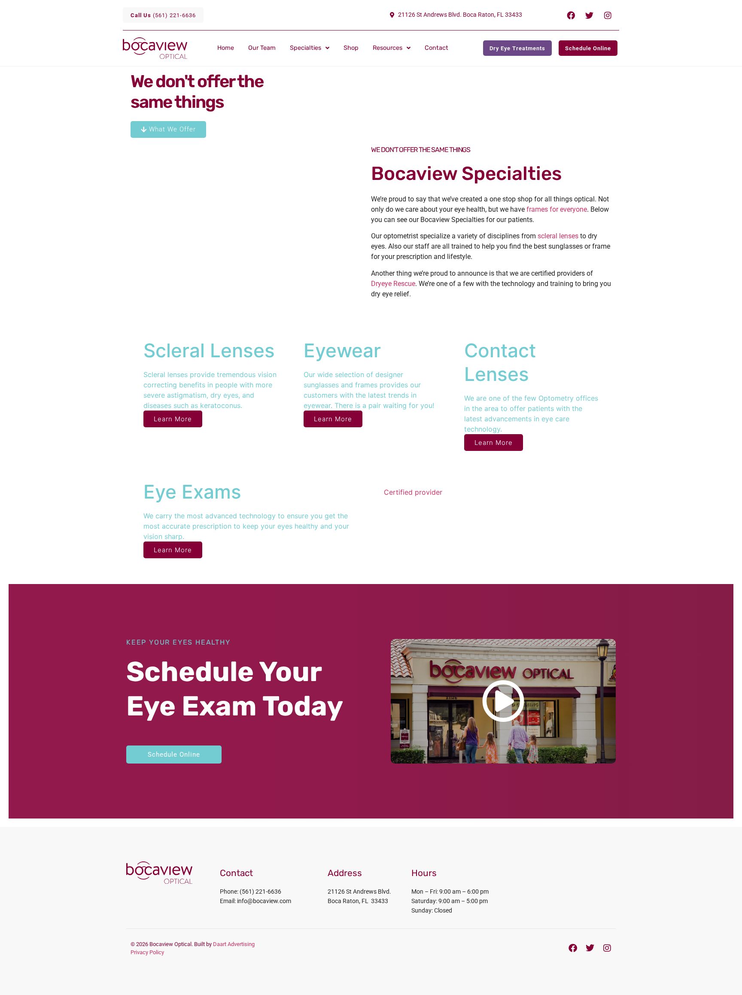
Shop (351, 48)
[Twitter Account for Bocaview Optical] (589, 15)
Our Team (262, 48)
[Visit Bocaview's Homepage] (159, 872)
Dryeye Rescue (393, 284)
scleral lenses (558, 236)
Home (225, 48)
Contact (436, 48)
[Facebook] (573, 948)
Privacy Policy (147, 952)
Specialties (305, 48)
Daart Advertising (234, 944)
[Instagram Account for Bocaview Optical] (607, 15)
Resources (387, 48)
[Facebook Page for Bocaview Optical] (571, 15)
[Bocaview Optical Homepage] (167, 48)
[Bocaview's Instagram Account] (607, 948)
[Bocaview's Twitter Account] (590, 948)
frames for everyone (556, 209)
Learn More (173, 419)
